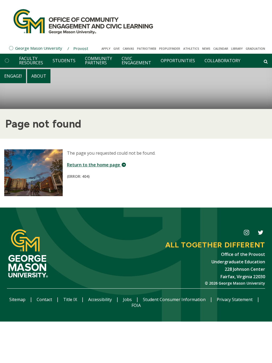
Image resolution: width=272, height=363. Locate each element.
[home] (7, 61)
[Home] (83, 21)
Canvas (128, 48)
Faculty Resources (31, 61)
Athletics (191, 48)
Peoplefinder (169, 48)
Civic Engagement (136, 61)
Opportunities (178, 61)
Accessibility (100, 299)
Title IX (70, 299)
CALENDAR (220, 48)
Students (64, 61)
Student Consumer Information (175, 299)
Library (237, 48)
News (206, 48)
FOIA (136, 305)
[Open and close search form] (266, 61)
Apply (105, 48)
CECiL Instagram (246, 233)
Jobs (128, 299)
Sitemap (18, 299)
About (38, 76)
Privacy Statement (235, 299)
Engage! (13, 76)
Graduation (255, 48)
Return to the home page (94, 165)
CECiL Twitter (260, 233)
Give (116, 48)
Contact (45, 299)
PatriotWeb (146, 48)
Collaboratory (222, 61)
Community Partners (98, 61)
